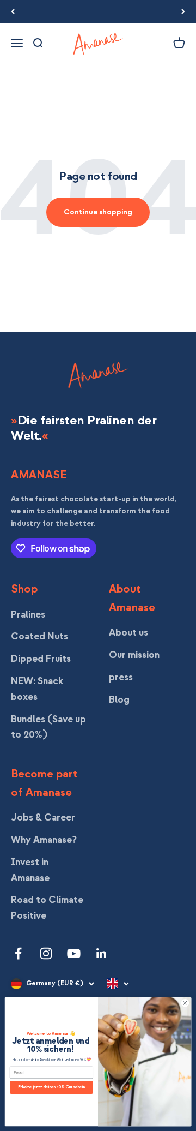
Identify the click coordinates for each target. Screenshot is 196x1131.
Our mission (134, 655)
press (121, 677)
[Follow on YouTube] (73, 953)
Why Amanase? (44, 840)
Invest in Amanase (30, 870)
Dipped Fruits (41, 659)
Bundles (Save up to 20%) (48, 727)
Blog (119, 699)
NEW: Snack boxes (37, 689)
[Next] (183, 11)
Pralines (28, 614)
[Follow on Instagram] (46, 953)
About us (128, 632)
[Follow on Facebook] (18, 953)
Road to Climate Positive (47, 908)
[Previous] (13, 11)
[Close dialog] (185, 1003)
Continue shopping (98, 212)
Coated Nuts (39, 636)
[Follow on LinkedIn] (101, 953)
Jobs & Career (43, 817)
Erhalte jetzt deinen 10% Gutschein (51, 1087)
